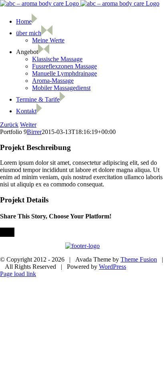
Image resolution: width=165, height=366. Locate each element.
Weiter (28, 124)
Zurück (9, 124)
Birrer (34, 131)
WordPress (112, 266)
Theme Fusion (139, 259)
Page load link (18, 273)
